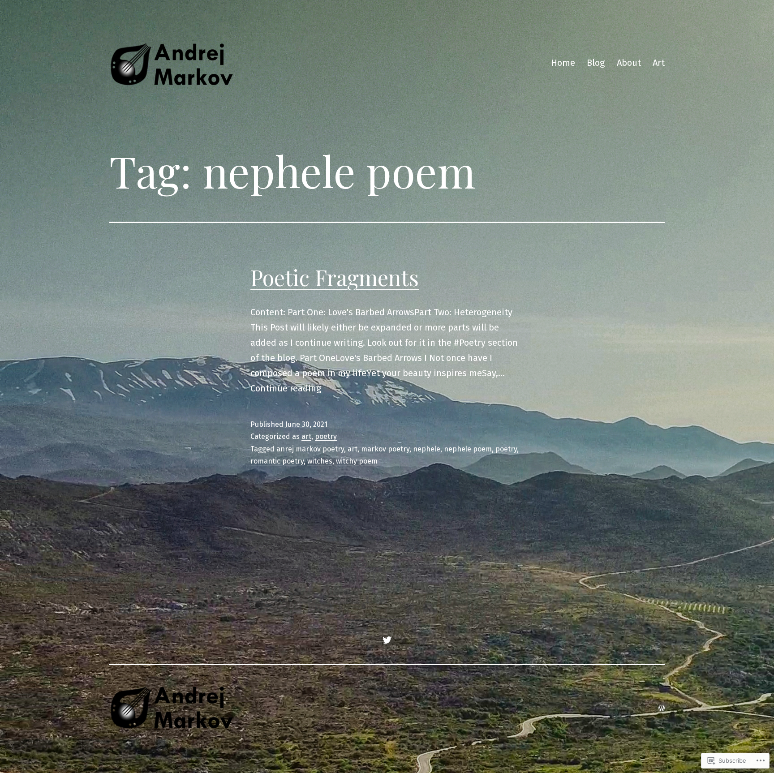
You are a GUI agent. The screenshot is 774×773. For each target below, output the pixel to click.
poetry (326, 436)
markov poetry (385, 449)
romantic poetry (277, 461)
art (306, 436)
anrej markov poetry (310, 449)
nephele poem (468, 449)
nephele (426, 449)
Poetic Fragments (334, 277)
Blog (596, 62)
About (629, 62)
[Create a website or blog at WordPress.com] (661, 707)
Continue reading (285, 388)
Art (659, 62)
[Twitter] (387, 639)
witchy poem (357, 461)
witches (319, 461)
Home (563, 62)
